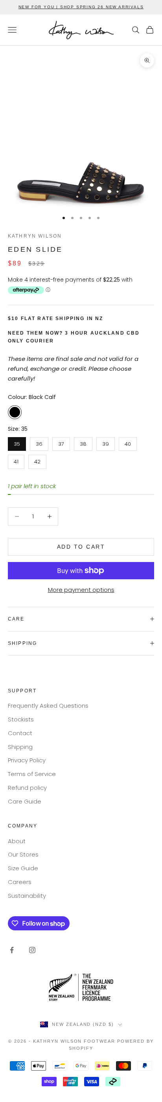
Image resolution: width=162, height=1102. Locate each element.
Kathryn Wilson (35, 236)
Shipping (20, 747)
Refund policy (27, 787)
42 (37, 460)
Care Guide (24, 801)
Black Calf (15, 412)
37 (61, 442)
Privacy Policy (27, 760)
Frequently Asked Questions (48, 705)
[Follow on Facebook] (12, 950)
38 (83, 442)
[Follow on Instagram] (32, 950)
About (17, 841)
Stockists (21, 719)
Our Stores (23, 854)
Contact (20, 733)
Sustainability (27, 895)
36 (39, 442)
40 (127, 442)
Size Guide (23, 868)
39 (105, 442)
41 (16, 460)
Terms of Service (32, 774)
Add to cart (81, 547)
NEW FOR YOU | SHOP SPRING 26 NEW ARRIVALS (81, 7)
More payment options (81, 590)
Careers (19, 882)
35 (17, 442)
